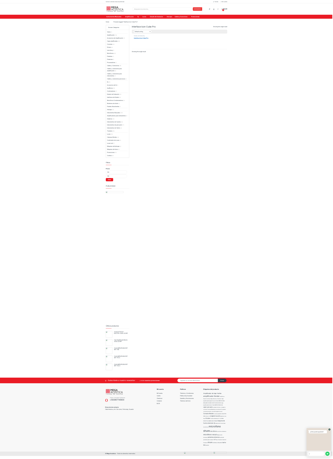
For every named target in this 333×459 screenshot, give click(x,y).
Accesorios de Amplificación (116, 38)
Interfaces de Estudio (114, 97)
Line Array (110, 50)
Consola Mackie (208, 413)
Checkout (159, 398)
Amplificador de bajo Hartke (212, 393)
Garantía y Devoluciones (187, 398)
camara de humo (217, 407)
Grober (208, 418)
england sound (215, 416)
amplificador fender (211, 396)
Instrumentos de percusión (115, 125)
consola (205, 409)
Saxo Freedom (219, 439)
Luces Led (111, 143)
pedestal (222, 437)
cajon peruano (208, 407)
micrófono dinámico (221, 431)
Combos (110, 155)
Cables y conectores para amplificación (114, 69)
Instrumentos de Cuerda (115, 122)
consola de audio (207, 411)
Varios (109, 32)
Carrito (159, 395)
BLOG (158, 403)
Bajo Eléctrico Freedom (216, 398)
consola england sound (217, 411)
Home (107, 22)
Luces (144, 16)
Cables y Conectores (181, 16)
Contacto (159, 401)
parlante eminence (214, 437)
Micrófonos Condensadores (116, 100)
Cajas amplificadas (113, 41)
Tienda (216, 1)
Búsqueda (197, 9)
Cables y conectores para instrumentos (114, 75)
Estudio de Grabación (156, 16)
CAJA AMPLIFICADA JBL (217, 405)
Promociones (195, 16)
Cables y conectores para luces (116, 79)
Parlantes (110, 56)
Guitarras (110, 119)
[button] (329, 429)
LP (218, 418)
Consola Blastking (211, 409)
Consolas (110, 44)
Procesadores (112, 62)
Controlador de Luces (114, 140)
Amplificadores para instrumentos (117, 115)
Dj (138, 16)
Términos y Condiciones (187, 393)
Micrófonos (111, 53)
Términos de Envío (185, 401)
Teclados (110, 131)
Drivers (110, 47)
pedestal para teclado (208, 439)
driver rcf (208, 416)
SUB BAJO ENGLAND (217, 442)
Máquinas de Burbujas (114, 146)
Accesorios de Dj (112, 85)
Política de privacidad (186, 395)
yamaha (207, 445)
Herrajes (169, 16)
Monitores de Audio (113, 103)
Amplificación (129, 16)
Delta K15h (224, 413)
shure (210, 442)
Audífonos (111, 88)
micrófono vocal (210, 434)
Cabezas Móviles (113, 137)
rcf (214, 439)
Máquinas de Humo (113, 149)
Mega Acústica (111, 453)
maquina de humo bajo (220, 423)
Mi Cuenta (224, 1)
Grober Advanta (214, 418)
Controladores (112, 91)
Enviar (222, 380)
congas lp (223, 407)
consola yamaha (217, 413)
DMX (204, 416)
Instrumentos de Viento (114, 128)
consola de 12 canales (221, 409)
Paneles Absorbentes (114, 106)
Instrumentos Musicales (113, 16)
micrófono (213, 431)
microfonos (205, 427)
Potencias (110, 59)
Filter (109, 179)
